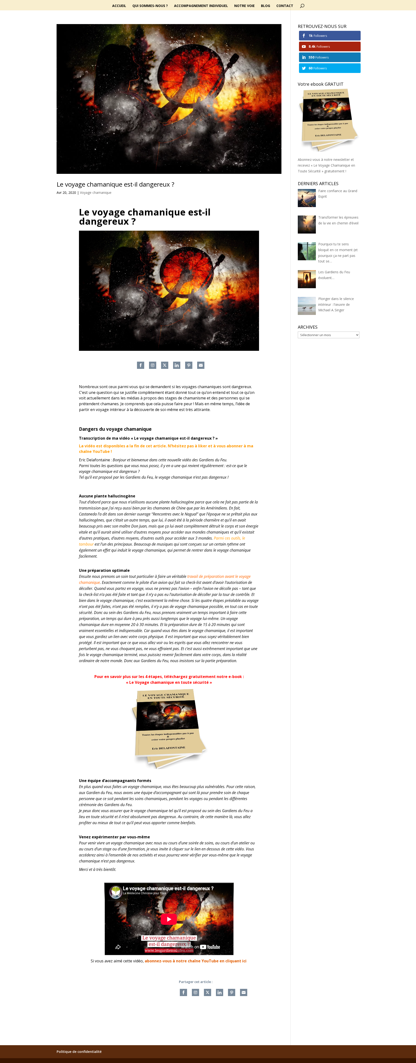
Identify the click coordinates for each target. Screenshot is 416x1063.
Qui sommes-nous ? (150, 6)
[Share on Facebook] (140, 365)
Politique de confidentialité (79, 1051)
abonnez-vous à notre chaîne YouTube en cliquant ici (196, 961)
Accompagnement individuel (201, 6)
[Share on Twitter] (164, 365)
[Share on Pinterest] (188, 365)
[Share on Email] (200, 365)
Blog (265, 6)
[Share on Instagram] (152, 365)
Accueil (119, 6)
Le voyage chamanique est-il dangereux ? (115, 184)
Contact (284, 6)
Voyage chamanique (95, 192)
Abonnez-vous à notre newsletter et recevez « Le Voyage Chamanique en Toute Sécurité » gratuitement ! (326, 165)
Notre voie (244, 6)
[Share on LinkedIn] (176, 365)
